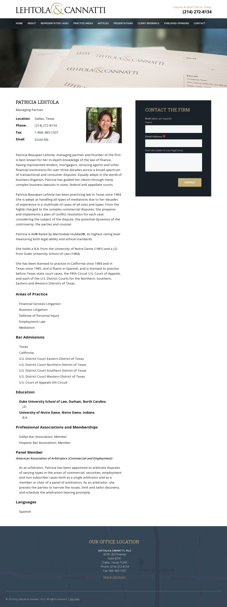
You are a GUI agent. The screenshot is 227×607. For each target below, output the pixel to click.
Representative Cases (55, 23)
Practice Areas (83, 23)
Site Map (75, 599)
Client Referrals (148, 23)
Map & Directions (114, 577)
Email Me (42, 139)
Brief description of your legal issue (164, 150)
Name (148, 122)
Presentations (123, 23)
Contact (199, 23)
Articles (103, 23)
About (32, 23)
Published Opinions (176, 23)
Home (19, 23)
